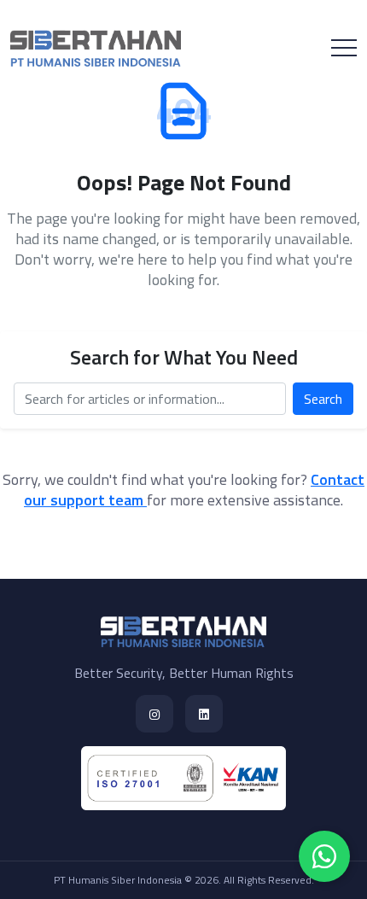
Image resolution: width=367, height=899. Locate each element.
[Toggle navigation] (344, 47)
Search (323, 398)
